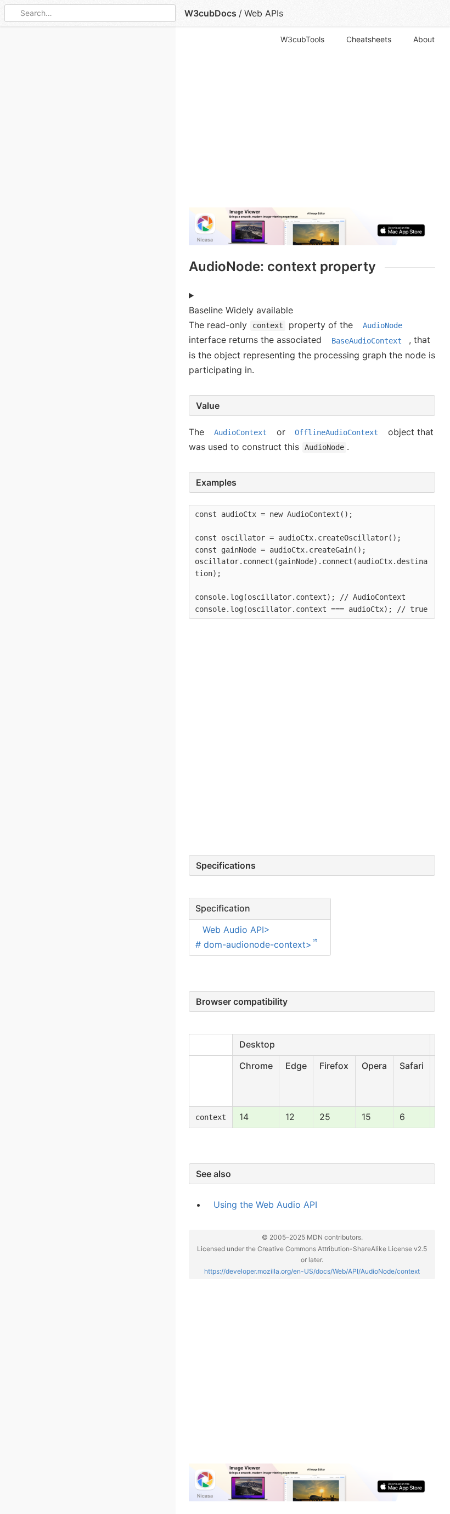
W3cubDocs (210, 13)
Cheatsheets (368, 39)
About (424, 39)
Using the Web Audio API (265, 1204)
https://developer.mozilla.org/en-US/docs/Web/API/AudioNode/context (312, 1271)
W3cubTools (302, 39)
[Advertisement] (312, 122)
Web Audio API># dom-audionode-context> (253, 937)
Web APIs (263, 13)
